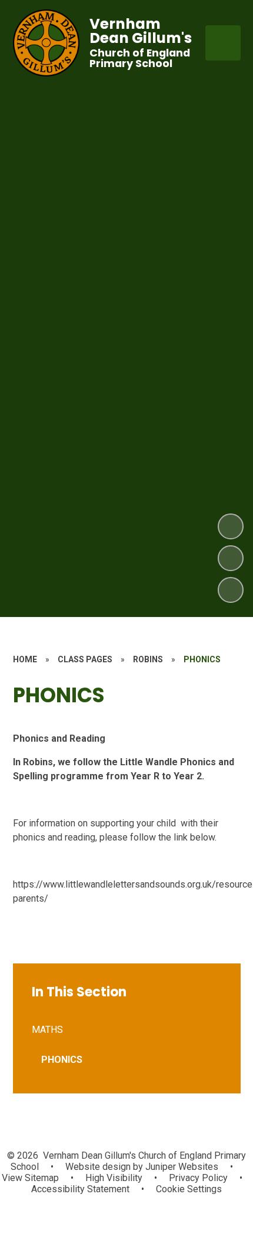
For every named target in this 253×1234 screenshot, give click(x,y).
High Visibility (113, 1177)
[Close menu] (223, 43)
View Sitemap (30, 1177)
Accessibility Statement (80, 1189)
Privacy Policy (198, 1177)
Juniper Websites (180, 1166)
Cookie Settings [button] (189, 1189)
